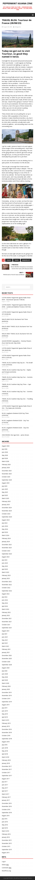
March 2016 (5, 831)
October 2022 (6, 588)
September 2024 (7, 517)
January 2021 (6, 652)
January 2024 (6, 541)
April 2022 (5, 606)
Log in (4, 861)
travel (16, 260)
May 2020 (5, 677)
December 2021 (7, 618)
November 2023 (7, 547)
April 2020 (5, 680)
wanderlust (26, 260)
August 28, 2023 (7, 27)
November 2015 (7, 843)
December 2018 (7, 729)
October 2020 (6, 661)
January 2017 (6, 800)
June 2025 (5, 489)
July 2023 (4, 560)
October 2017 (6, 772)
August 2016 (5, 815)
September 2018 (7, 739)
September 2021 (7, 628)
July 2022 (4, 597)
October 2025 (6, 477)
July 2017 (4, 782)
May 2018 (5, 751)
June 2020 (5, 674)
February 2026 (6, 464)
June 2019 (5, 711)
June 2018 (5, 748)
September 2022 (7, 591)
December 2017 (7, 766)
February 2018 (6, 760)
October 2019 (6, 698)
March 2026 (5, 461)
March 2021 (5, 646)
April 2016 (5, 828)
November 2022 (7, 584)
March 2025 (5, 498)
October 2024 (6, 514)
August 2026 (5, 446)
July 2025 (4, 486)
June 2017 (5, 785)
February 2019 (6, 723)
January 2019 (6, 726)
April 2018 (5, 754)
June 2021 (5, 637)
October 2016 (6, 809)
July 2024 (4, 523)
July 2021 (4, 634)
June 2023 (5, 563)
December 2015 (7, 840)
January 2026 (6, 467)
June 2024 (5, 526)
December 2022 (7, 581)
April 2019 (5, 717)
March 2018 (5, 757)
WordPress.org (6, 871)
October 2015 (6, 846)
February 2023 (6, 575)
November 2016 (7, 806)
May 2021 (5, 640)
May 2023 (5, 566)
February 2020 (6, 686)
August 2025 (5, 483)
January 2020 (6, 689)
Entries (5, 865)
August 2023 (5, 557)
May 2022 (5, 603)
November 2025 (7, 474)
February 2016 (6, 834)
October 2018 (6, 735)
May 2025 (5, 492)
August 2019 (5, 705)
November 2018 (7, 732)
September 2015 (7, 849)
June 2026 (5, 452)
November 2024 (7, 511)
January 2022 (6, 615)
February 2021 (6, 649)
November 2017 (7, 769)
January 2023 (6, 578)
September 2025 (7, 480)
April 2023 (5, 569)
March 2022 (5, 609)
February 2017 (6, 797)
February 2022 (6, 612)
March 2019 (5, 720)
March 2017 (5, 794)
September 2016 (7, 812)
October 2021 (6, 625)
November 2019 (7, 695)
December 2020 (7, 655)
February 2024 (6, 538)
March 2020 (5, 683)
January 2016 (6, 837)
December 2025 (7, 471)
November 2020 (7, 658)
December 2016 (7, 803)
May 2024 (5, 529)
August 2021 (5, 631)
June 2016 (5, 822)
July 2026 (4, 449)
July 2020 (4, 671)
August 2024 (5, 520)
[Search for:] (17, 287)
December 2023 (7, 544)
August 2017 (5, 779)
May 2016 (5, 825)
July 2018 (4, 745)
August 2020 (5, 668)
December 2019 (7, 692)
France (9, 260)
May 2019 (5, 714)
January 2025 (6, 504)
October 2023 (6, 551)
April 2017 (5, 791)
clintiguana (18, 27)
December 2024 (7, 507)
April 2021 (5, 643)
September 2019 (7, 702)
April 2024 (5, 532)
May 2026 (5, 455)
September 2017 (7, 775)
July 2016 (4, 819)
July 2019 (4, 708)
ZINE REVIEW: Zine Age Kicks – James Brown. (15, 435)
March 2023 (5, 572)
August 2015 (5, 852)
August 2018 (5, 742)
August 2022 (5, 594)
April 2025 (5, 495)
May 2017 (5, 788)
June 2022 (5, 600)
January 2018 (6, 763)
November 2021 (7, 621)
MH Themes (28, 878)
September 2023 (7, 554)
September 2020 (7, 665)
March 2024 (5, 535)
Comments (6, 868)
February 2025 (6, 501)
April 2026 (5, 458)
